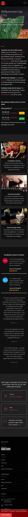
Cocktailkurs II (5, 61)
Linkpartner (4, 488)
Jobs (2, 485)
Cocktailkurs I (21, 52)
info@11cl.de (13, 410)
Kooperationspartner (6, 482)
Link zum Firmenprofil (15, 268)
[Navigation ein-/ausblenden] (25, 3)
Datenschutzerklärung (6, 469)
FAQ (19, 425)
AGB (2, 466)
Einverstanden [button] (6, 515)
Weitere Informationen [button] (21, 511)
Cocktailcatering (6, 94)
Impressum (4, 463)
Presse (2, 479)
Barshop (3, 80)
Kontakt (3, 460)
